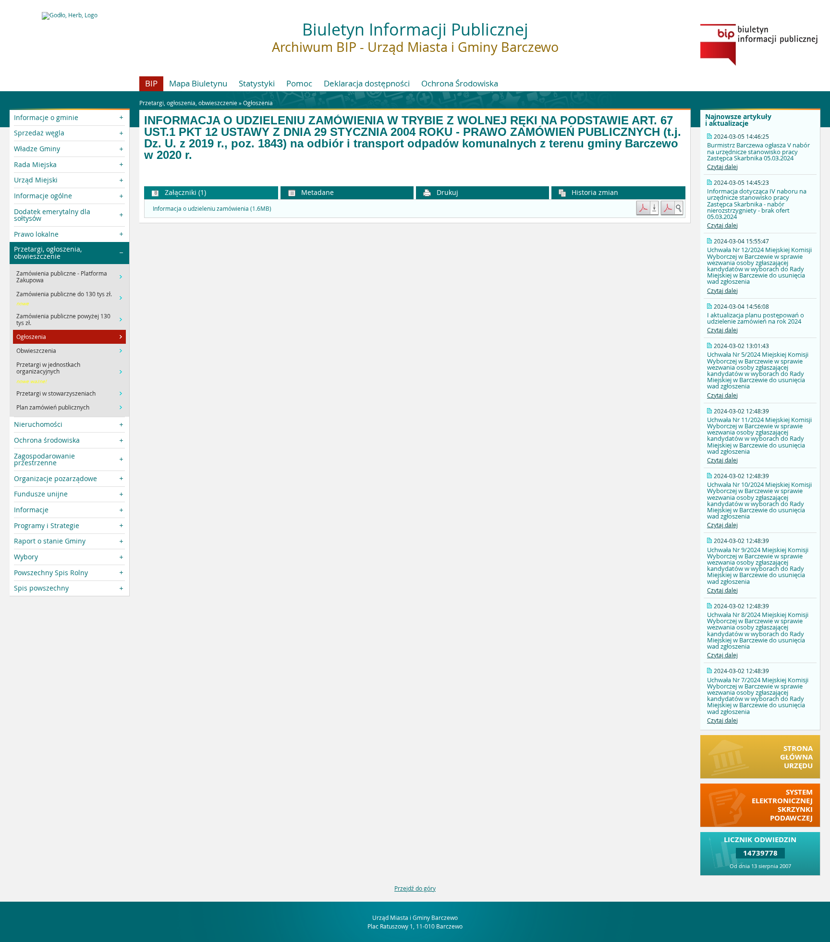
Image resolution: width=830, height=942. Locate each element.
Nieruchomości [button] (38, 424)
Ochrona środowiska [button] (47, 440)
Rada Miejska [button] (35, 164)
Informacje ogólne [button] (43, 195)
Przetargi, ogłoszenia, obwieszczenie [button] (48, 252)
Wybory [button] (26, 556)
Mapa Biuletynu (198, 83)
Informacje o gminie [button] (46, 117)
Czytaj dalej (722, 166)
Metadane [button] (316, 192)
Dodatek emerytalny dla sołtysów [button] (52, 215)
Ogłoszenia (258, 103)
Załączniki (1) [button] (184, 192)
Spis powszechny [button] (41, 587)
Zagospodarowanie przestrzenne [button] (44, 459)
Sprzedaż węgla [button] (39, 132)
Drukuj (446, 192)
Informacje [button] (31, 509)
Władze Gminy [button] (37, 148)
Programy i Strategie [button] (46, 525)
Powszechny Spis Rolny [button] (51, 572)
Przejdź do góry (415, 888)
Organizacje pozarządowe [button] (55, 478)
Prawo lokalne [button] (36, 234)
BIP (151, 83)
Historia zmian (594, 192)
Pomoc (299, 83)
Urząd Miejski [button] (36, 179)
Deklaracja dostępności (367, 83)
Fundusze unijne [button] (41, 493)
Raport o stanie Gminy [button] (49, 540)
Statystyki (257, 83)
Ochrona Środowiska (459, 83)
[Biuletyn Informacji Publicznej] (759, 63)
